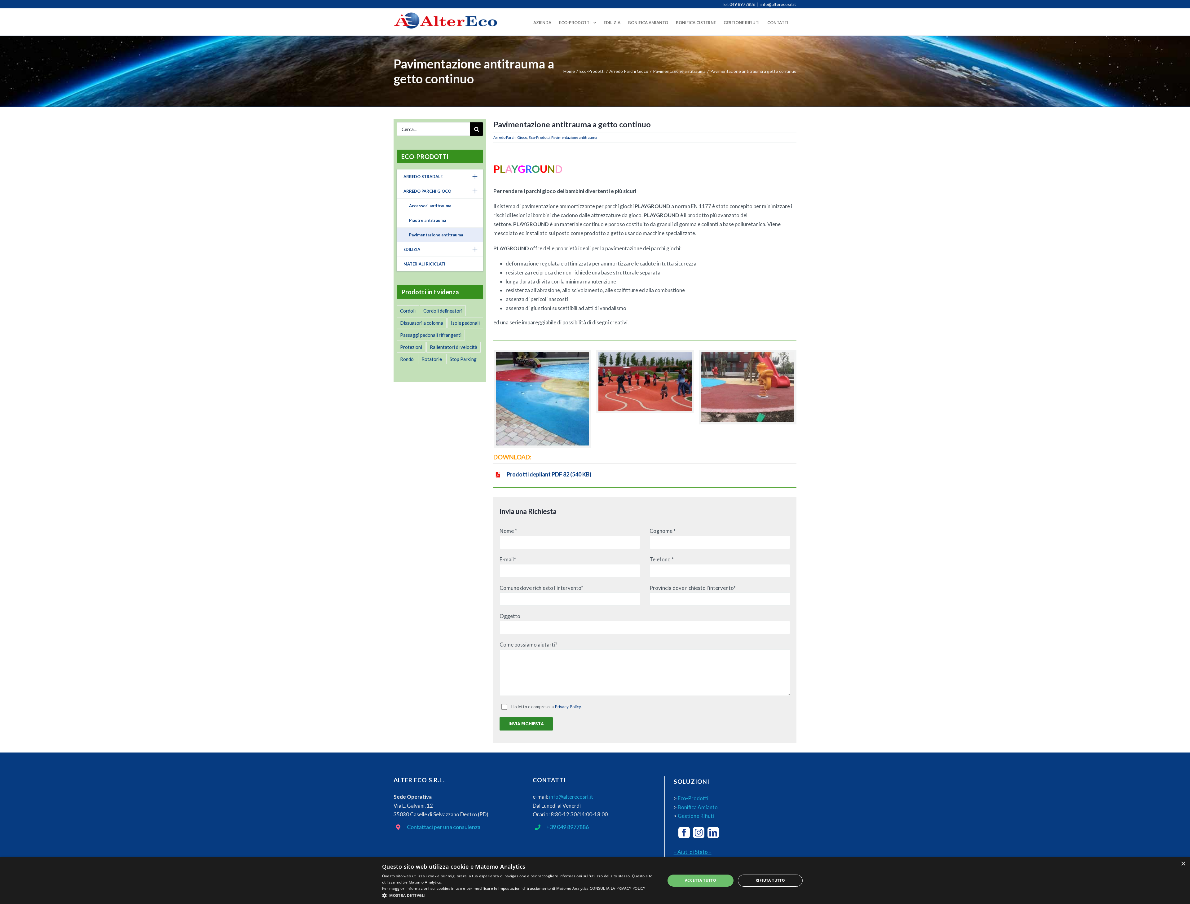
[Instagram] (698, 832)
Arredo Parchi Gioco (510, 137)
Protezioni (411, 347)
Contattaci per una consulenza (443, 826)
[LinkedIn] (713, 832)
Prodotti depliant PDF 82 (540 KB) (549, 474)
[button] (519, 895)
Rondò (407, 359)
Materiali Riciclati (424, 263)
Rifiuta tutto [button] (770, 880)
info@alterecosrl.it (778, 4)
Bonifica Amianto (698, 807)
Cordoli (408, 311)
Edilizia (411, 249)
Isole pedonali (465, 323)
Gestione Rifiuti (696, 816)
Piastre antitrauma (427, 220)
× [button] (1183, 864)
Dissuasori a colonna (421, 323)
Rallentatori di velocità (453, 347)
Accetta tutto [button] (700, 880)
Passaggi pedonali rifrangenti (430, 335)
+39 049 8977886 (567, 826)
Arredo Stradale (423, 176)
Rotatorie (431, 359)
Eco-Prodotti (539, 137)
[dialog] (595, 880)
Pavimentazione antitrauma (574, 137)
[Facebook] (684, 832)
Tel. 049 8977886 (738, 4)
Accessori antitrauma (430, 205)
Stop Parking (463, 359)
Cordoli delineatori (442, 311)
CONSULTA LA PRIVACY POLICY (618, 888)
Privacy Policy (568, 706)
